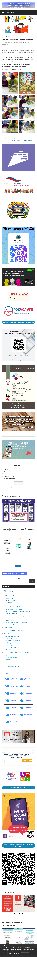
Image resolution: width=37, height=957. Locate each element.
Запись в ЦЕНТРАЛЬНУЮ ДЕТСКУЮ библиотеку (18, 322)
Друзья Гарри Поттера (12, 659)
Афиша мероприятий (10, 614)
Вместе (7, 678)
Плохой (6, 474)
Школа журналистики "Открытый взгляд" (17, 645)
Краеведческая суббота (12, 663)
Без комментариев (9, 478)
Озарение (8, 685)
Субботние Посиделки (12, 689)
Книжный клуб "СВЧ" (11, 661)
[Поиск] (32, 604)
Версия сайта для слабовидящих (16, 596)
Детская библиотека (10, 616)
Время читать (9, 621)
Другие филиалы (9, 650)
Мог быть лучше (9, 476)
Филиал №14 (8, 656)
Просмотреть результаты (18, 488)
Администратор (17, 42)
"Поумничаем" (9, 619)
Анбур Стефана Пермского (11, 138)
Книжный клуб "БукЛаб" (12, 630)
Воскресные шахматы (11, 680)
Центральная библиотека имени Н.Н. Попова (17, 675)
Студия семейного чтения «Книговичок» (22, 140)
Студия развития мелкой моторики (15, 639)
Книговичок (8, 627)
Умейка (7, 672)
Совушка (8, 687)
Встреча (7, 682)
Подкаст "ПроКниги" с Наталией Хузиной (17, 634)
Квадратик (8, 625)
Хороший (6, 469)
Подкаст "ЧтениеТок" (11, 636)
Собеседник (9, 666)
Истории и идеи (10, 623)
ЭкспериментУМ (10, 648)
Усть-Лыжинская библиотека (14, 653)
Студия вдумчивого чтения (13, 668)
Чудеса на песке (10, 643)
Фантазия (8, 641)
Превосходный (8, 471)
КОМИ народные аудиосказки (14, 632)
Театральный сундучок (12, 670)
